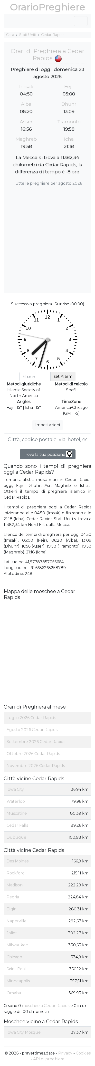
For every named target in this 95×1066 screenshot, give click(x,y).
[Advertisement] (47, 238)
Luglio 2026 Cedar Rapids (31, 717)
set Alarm (63, 376)
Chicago (14, 957)
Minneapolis (18, 981)
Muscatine (17, 813)
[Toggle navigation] (80, 21)
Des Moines (17, 861)
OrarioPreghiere (47, 7)
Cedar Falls (17, 825)
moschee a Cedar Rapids (45, 1005)
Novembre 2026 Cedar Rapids (36, 765)
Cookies (83, 1053)
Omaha (14, 993)
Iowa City (15, 789)
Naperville (17, 921)
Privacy (65, 1053)
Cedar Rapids (52, 35)
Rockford (16, 873)
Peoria (13, 897)
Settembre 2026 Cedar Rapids (36, 741)
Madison (15, 885)
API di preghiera (48, 1059)
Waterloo (16, 801)
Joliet (12, 933)
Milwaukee (17, 945)
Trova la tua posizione (44, 454)
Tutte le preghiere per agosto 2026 (47, 183)
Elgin (12, 909)
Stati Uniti (27, 35)
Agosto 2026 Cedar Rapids (32, 729)
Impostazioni (47, 425)
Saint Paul (17, 969)
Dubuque (16, 837)
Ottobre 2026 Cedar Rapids (33, 753)
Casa (10, 35)
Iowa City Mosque (24, 1032)
